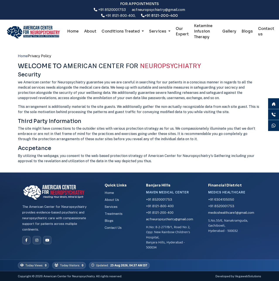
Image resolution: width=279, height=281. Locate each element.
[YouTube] (47, 240)
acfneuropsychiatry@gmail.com (158, 10)
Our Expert (182, 31)
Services (111, 207)
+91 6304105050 (221, 199)
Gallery (229, 31)
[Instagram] (37, 240)
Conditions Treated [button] (121, 31)
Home (73, 31)
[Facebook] (26, 240)
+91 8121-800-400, (120, 16)
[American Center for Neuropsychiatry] (56, 192)
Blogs (247, 31)
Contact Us (113, 227)
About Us (112, 200)
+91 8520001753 (112, 10)
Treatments (113, 213)
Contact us (266, 31)
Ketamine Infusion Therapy (203, 31)
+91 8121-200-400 (160, 212)
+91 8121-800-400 (160, 206)
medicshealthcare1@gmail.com (231, 212)
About (90, 31)
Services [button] (158, 31)
